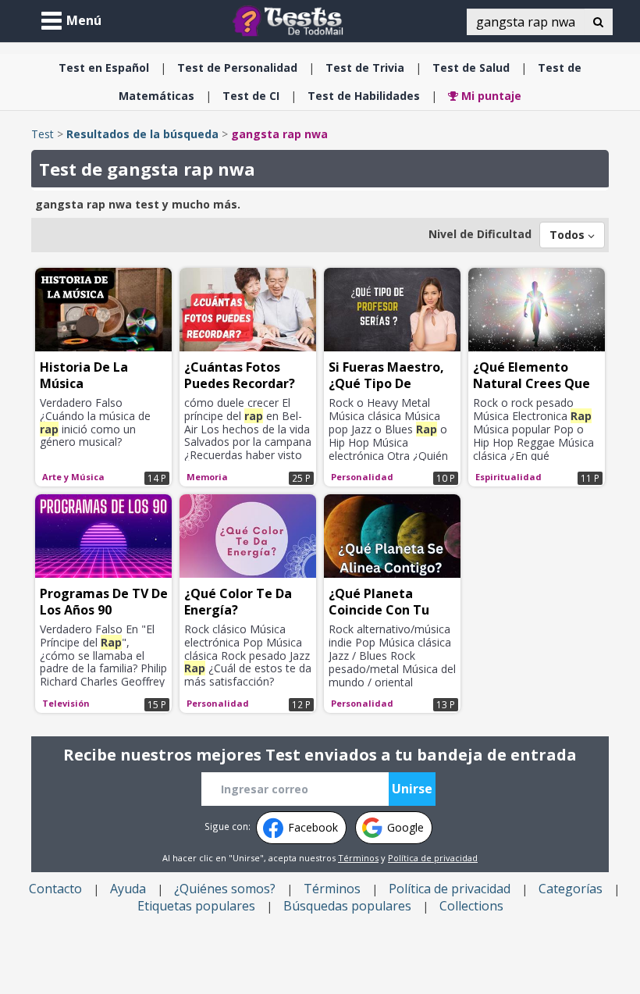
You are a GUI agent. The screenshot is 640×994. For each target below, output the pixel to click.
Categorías (571, 888)
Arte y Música (73, 477)
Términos (358, 858)
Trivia (364, 67)
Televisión (66, 703)
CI (250, 95)
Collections (471, 905)
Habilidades (364, 95)
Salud (471, 67)
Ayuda (128, 888)
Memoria (207, 477)
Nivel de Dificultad (480, 233)
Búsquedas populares (347, 905)
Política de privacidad (433, 858)
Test (42, 133)
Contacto (55, 888)
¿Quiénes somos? (225, 888)
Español (104, 67)
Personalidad (237, 67)
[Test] (291, 19)
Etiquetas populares (196, 905)
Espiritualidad (508, 477)
